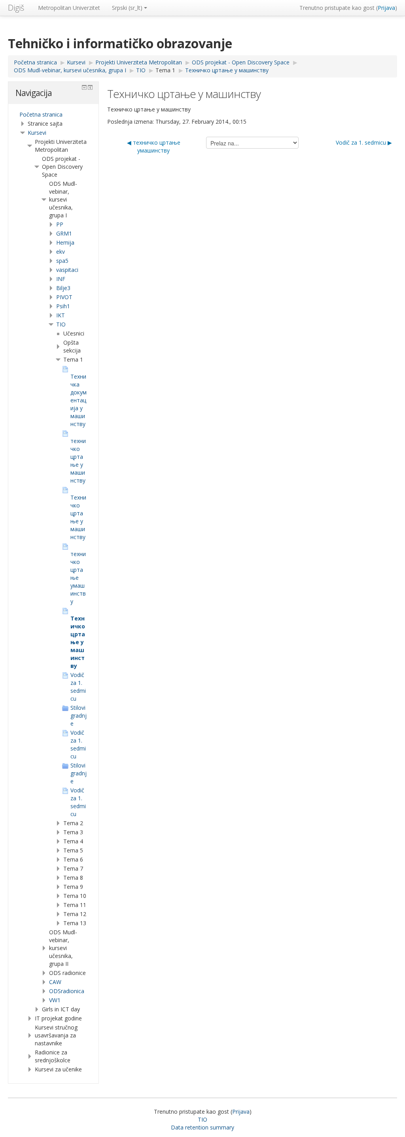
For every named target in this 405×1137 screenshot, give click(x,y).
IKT (60, 315)
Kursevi (37, 132)
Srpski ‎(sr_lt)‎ (127, 7)
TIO (61, 324)
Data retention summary (202, 1127)
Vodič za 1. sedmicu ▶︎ (364, 142)
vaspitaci (67, 269)
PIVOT (64, 297)
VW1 (55, 1000)
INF (60, 279)
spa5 (62, 260)
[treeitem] (53, 115)
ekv (60, 251)
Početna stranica (40, 114)
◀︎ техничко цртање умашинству (153, 146)
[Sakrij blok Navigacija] (84, 87)
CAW (55, 982)
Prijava (386, 7)
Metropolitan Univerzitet (69, 7)
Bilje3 (63, 288)
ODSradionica (66, 991)
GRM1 (64, 233)
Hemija (65, 242)
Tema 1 (165, 70)
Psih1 (63, 306)
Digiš (16, 7)
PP (59, 224)
